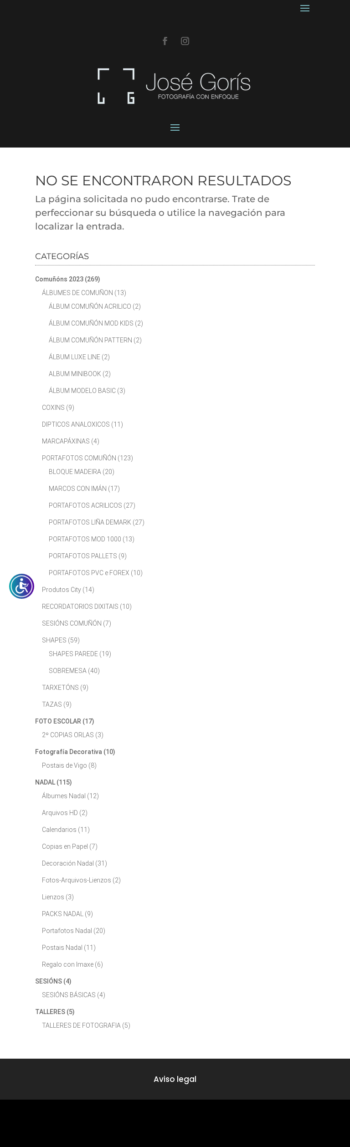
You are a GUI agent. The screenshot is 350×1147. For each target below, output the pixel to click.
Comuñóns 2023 (59, 279)
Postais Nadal (62, 947)
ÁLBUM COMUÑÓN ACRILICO (90, 306)
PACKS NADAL (62, 914)
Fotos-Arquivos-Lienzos (76, 880)
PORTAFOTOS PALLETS (83, 556)
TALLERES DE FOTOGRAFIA (81, 1025)
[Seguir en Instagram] (185, 41)
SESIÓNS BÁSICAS (69, 995)
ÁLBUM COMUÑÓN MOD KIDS (91, 323)
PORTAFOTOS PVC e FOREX (89, 572)
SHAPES (54, 640)
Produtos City (61, 589)
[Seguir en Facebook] (165, 41)
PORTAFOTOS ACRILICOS (85, 505)
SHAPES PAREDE (73, 654)
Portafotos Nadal (67, 930)
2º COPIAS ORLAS (68, 735)
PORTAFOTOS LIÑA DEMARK (90, 522)
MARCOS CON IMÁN (78, 488)
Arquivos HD (60, 812)
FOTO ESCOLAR (58, 721)
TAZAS (52, 704)
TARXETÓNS (60, 687)
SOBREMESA (68, 670)
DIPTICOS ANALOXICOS (76, 424)
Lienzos (53, 897)
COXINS (53, 407)
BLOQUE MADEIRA (75, 471)
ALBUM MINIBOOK (75, 373)
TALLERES (50, 1011)
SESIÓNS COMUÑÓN (72, 623)
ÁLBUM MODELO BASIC (82, 390)
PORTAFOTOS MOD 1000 (85, 539)
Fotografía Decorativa (68, 751)
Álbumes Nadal (64, 796)
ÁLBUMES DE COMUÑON (77, 292)
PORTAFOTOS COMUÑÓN (79, 458)
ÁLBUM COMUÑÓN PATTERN (90, 340)
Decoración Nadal (68, 863)
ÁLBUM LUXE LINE (74, 357)
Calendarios (59, 829)
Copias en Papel (65, 846)
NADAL (45, 782)
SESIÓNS (48, 981)
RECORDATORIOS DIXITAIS (80, 606)
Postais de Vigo (64, 765)
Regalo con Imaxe (67, 964)
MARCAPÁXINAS (66, 441)
